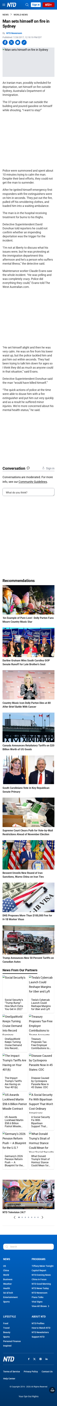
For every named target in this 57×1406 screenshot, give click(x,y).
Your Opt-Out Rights (28, 1396)
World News (21, 14)
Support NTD (38, 1337)
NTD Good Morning (41, 1284)
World (6, 1275)
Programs (38, 1259)
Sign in (36, 4)
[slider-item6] (34, 1217)
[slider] (28, 1202)
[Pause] (7, 1205)
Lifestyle (9, 1316)
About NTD (39, 1316)
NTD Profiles (38, 1323)
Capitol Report (39, 1270)
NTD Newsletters (40, 1332)
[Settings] (50, 1205)
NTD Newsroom (14, 33)
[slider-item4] (28, 1217)
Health (6, 1288)
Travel (6, 1328)
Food (5, 1323)
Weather (7, 1284)
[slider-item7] (38, 1217)
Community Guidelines (33, 481)
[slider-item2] (22, 1217)
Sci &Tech (8, 1292)
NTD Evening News (41, 1275)
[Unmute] (50, 1197)
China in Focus (39, 1279)
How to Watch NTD (41, 1328)
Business (7, 1279)
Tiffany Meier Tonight (43, 1266)
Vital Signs (37, 1301)
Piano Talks (37, 1297)
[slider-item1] (19, 1217)
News (6, 14)
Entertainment (10, 1297)
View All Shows (39, 1306)
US (4, 1266)
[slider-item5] (31, 1217)
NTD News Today (40, 1288)
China (6, 1270)
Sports (6, 1301)
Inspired (7, 1345)
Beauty (6, 1332)
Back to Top (52, 1390)
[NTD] (8, 1359)
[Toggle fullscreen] (44, 1205)
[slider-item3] (25, 1217)
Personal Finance (12, 1341)
